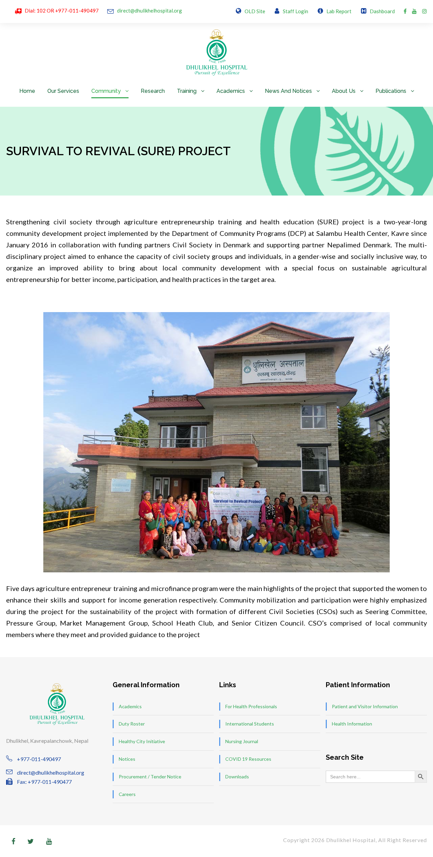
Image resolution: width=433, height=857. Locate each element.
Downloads (237, 776)
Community (106, 91)
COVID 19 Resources (248, 759)
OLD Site (255, 11)
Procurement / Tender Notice (150, 776)
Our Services (63, 91)
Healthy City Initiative (142, 741)
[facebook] (405, 11)
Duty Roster (132, 724)
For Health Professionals (251, 706)
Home (27, 91)
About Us (344, 91)
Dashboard (382, 11)
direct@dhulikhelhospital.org (149, 10)
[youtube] (414, 11)
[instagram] (424, 11)
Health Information (352, 724)
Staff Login (295, 11)
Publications (390, 91)
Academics (230, 91)
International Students (249, 724)
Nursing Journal (241, 741)
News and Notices (288, 91)
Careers (127, 794)
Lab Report (338, 11)
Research (153, 91)
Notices (127, 759)
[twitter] (30, 841)
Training (187, 91)
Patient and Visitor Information (365, 706)
